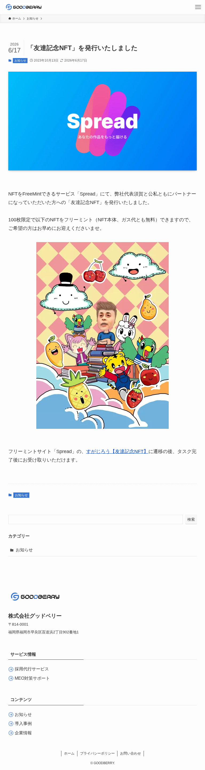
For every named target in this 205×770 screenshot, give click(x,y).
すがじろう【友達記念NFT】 (117, 451)
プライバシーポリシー (97, 753)
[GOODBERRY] (23, 7)
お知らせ (20, 60)
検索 (191, 519)
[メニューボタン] (198, 7)
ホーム (69, 753)
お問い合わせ (130, 753)
